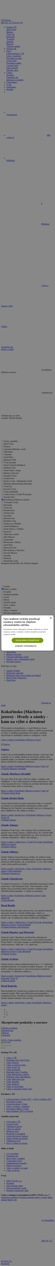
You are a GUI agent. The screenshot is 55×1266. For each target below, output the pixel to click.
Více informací (21, 634)
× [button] (51, 618)
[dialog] (27, 633)
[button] (27, 646)
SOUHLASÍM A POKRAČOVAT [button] (27, 640)
